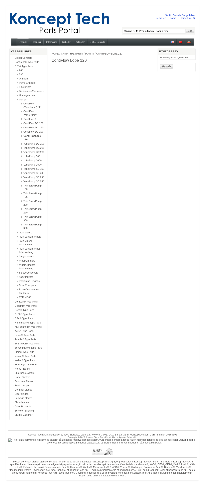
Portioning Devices (29, 281)
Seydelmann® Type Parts (28, 347)
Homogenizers (27, 95)
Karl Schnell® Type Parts (28, 326)
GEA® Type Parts (24, 318)
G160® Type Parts (24, 314)
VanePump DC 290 (33, 152)
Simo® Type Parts (24, 352)
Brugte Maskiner (23, 415)
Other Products (23, 406)
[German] (189, 44)
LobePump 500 (31, 156)
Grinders (23, 78)
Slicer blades (22, 402)
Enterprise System (24, 373)
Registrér (161, 18)
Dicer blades (21, 394)
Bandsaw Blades (24, 381)
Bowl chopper (22, 385)
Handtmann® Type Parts (28, 322)
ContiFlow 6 (29, 119)
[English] (172, 44)
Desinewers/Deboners (31, 91)
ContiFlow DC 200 (33, 123)
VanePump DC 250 (33, 148)
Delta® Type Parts (24, 310)
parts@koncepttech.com (136, 434)
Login (173, 18)
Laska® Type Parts (25, 335)
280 (21, 74)
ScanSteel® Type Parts (27, 343)
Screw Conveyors (28, 272)
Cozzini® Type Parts (26, 305)
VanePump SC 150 (33, 169)
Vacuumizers (26, 277)
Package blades (23, 398)
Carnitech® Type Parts (27, 62)
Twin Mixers (25, 232)
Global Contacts (23, 58)
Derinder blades (23, 389)
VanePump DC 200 (33, 143)
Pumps (23, 99)
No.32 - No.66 (22, 368)
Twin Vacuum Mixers (30, 236)
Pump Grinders (27, 82)
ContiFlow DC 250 (33, 127)
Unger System (22, 377)
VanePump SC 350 (33, 181)
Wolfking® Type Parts (26, 364)
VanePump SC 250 (33, 177)
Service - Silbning (24, 410)
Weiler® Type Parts (25, 360)
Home (55, 53)
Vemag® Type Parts (25, 356)
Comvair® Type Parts (26, 301)
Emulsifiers (25, 87)
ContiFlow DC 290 (33, 131)
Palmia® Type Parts (25, 339)
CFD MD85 (25, 297)
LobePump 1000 (32, 160)
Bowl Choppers (27, 285)
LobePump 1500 (32, 164)
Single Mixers (26, 256)
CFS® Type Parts (24, 66)
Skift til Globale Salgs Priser (180, 15)
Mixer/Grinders (27, 260)
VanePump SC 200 (33, 173)
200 (21, 70)
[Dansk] (180, 44)
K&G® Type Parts (24, 331)
